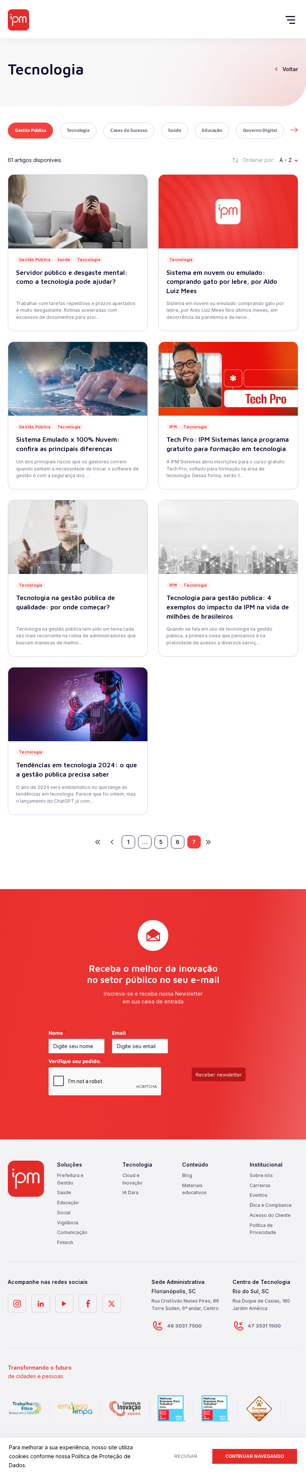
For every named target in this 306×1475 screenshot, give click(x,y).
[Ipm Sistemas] (18, 20)
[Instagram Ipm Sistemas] (17, 1303)
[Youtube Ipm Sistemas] (64, 1303)
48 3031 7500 (184, 1326)
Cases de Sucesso (128, 130)
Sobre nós (261, 1175)
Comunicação (72, 1232)
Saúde (174, 130)
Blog (187, 1175)
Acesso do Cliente (270, 1215)
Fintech (65, 1242)
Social (64, 1212)
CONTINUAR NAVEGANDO (254, 1456)
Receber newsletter (219, 1074)
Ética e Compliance (271, 1205)
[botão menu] (292, 19)
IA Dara (130, 1192)
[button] (294, 130)
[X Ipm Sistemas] (111, 1303)
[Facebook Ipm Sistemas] (88, 1303)
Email (120, 1033)
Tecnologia (78, 130)
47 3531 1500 (264, 1326)
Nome (57, 1033)
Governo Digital (260, 130)
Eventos (259, 1195)
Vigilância (67, 1222)
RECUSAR (185, 1456)
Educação (212, 130)
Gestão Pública (30, 130)
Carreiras (260, 1185)
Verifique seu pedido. (76, 1061)
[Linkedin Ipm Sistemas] (40, 1303)
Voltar (290, 69)
